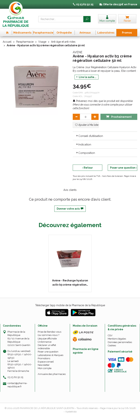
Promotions (44, 358)
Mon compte (44, 368)
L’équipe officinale (47, 338)
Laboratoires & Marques (50, 355)
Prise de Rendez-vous (49, 331)
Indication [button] (84, 144)
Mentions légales (117, 338)
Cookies (112, 345)
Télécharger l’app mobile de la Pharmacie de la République (70, 305)
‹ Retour (87, 167)
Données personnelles (120, 342)
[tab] (105, 136)
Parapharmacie (25, 41)
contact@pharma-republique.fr (17, 385)
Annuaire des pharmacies (52, 374)
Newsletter (44, 365)
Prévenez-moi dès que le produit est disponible (104, 101)
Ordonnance (44, 341)
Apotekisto (71, 411)
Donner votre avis (69, 208)
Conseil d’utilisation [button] (90, 136)
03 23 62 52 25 (15, 377)
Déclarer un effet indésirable (47, 347)
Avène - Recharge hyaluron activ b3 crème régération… (70, 282)
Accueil (7, 41)
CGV (110, 335)
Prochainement (121, 116)
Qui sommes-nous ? (48, 335)
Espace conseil (46, 361)
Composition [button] (86, 153)
